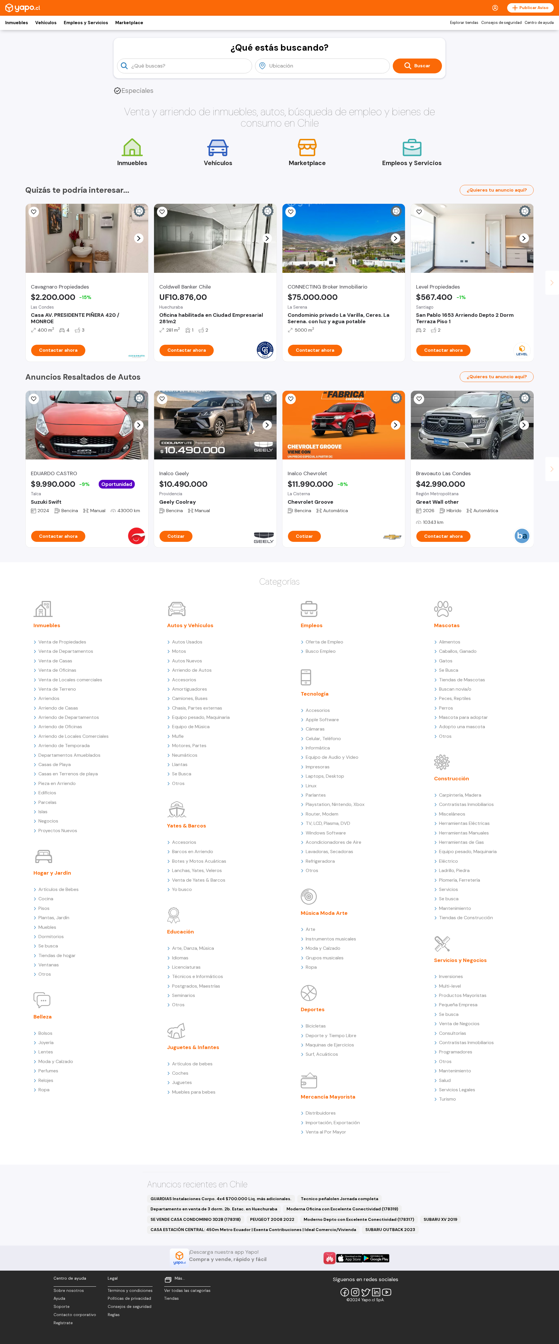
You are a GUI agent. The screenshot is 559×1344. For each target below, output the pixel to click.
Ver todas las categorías (187, 1290)
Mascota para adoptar (463, 717)
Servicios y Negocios (460, 960)
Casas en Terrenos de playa (68, 774)
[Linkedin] (376, 1292)
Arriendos (48, 698)
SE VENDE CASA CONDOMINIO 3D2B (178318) (196, 1219)
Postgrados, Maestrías (196, 986)
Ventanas (48, 965)
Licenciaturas (186, 967)
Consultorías (452, 1033)
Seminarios (183, 995)
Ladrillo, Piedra (454, 870)
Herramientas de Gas (461, 842)
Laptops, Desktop (325, 776)
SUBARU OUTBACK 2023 (390, 1229)
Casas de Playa (54, 764)
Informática (318, 748)
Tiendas (171, 1298)
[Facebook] (344, 1292)
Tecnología (315, 693)
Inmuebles (16, 23)
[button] (138, 238)
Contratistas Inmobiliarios (466, 804)
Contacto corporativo (75, 1314)
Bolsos (45, 1033)
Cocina (45, 899)
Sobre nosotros (69, 1290)
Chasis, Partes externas (197, 708)
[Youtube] (386, 1292)
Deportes (313, 1009)
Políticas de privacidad (129, 1298)
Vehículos (45, 23)
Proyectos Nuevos (57, 830)
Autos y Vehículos (190, 625)
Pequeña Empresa (458, 1005)
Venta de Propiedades (62, 642)
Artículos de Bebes (58, 889)
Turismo (447, 1099)
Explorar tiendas (464, 22)
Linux (311, 786)
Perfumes (48, 1071)
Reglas (114, 1314)
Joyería (46, 1042)
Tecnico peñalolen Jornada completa (339, 1198)
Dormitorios (51, 936)
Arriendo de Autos (192, 670)
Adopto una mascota (462, 727)
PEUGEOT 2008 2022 (272, 1219)
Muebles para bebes (193, 1092)
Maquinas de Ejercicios (330, 1045)
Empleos (312, 625)
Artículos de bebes (192, 1064)
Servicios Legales (457, 1090)
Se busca (48, 946)
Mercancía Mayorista (328, 1096)
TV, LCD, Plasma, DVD (328, 823)
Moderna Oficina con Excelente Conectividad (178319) (342, 1209)
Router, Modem (322, 814)
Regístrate (63, 1322)
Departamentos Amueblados (69, 755)
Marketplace (129, 23)
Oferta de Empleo (324, 642)
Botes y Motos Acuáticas (199, 861)
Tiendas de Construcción (466, 918)
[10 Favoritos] (290, 399)
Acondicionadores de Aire (333, 842)
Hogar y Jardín (52, 872)
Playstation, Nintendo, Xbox (335, 804)
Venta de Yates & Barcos (198, 880)
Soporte (62, 1306)
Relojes (45, 1080)
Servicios (448, 889)
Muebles (47, 927)
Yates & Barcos (186, 825)
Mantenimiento (455, 908)
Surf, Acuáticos (322, 1054)
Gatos (445, 661)
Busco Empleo (321, 651)
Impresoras (318, 767)
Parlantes (316, 795)
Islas (42, 812)
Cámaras (315, 729)
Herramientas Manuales (464, 833)
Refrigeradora (320, 861)
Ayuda (59, 1298)
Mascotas (447, 625)
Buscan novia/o (455, 689)
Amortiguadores (189, 689)
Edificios (47, 793)
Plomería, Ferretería (459, 880)
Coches (180, 1073)
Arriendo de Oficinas (60, 727)
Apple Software (322, 720)
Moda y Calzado (55, 1061)
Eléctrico (448, 861)
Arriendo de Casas (58, 708)
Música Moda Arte (324, 913)
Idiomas (180, 958)
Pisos (43, 908)
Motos (179, 651)
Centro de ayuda (539, 22)
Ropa (43, 1090)
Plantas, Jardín (53, 918)
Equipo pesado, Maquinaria (201, 717)
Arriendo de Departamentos (68, 717)
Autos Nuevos (187, 661)
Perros (446, 708)
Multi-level (450, 986)
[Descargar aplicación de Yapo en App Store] (349, 1258)
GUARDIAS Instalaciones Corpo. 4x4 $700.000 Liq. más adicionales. (221, 1198)
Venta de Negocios (459, 1024)
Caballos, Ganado (458, 651)
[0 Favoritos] (34, 212)
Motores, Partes (189, 745)
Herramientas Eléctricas (464, 823)
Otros (44, 974)
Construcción (451, 778)
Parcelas (47, 802)
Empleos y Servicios (86, 23)
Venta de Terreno (57, 689)
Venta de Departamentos (65, 651)
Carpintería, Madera (460, 795)
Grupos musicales (325, 958)
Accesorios (184, 680)
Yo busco (182, 889)
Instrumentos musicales (331, 939)
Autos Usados (187, 642)
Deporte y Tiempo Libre (331, 1035)
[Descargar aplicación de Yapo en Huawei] (329, 1258)
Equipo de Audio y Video (332, 757)
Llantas (179, 764)
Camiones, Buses (190, 698)
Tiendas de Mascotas (462, 680)
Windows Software (326, 833)
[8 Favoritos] (290, 212)
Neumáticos (184, 755)
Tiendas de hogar (57, 955)
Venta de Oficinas (57, 670)
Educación (180, 931)
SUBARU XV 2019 (440, 1219)
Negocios (48, 821)
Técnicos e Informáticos (197, 976)
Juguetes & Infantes (193, 1047)
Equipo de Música (191, 727)
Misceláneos (452, 814)
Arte (310, 929)
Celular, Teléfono (323, 738)
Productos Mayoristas (463, 995)
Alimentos (449, 642)
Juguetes (182, 1082)
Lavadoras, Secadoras (329, 851)
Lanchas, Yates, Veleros (197, 870)
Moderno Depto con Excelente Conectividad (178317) (359, 1219)
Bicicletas (316, 1026)
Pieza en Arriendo (57, 783)
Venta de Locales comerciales (70, 680)
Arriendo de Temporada (64, 745)
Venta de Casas (55, 661)
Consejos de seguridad (501, 22)
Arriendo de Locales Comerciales (73, 736)
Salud (445, 1080)
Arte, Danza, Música (193, 948)
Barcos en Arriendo (192, 851)
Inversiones (451, 976)
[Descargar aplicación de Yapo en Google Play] (376, 1258)
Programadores (455, 1052)
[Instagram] (355, 1292)
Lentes (45, 1052)
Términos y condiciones (130, 1290)
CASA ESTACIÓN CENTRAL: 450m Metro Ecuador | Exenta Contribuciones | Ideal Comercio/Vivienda (253, 1229)
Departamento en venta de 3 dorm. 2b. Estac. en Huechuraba (214, 1209)
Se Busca (181, 774)
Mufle (178, 736)
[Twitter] (365, 1292)
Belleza (42, 1016)
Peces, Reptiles (455, 698)
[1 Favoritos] (419, 212)
